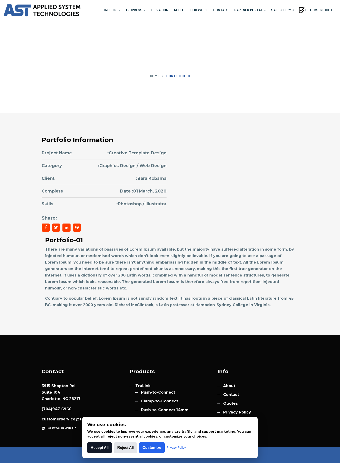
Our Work (199, 10)
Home (154, 76)
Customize (151, 448)
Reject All (125, 448)
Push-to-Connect (158, 392)
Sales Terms (282, 10)
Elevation (159, 10)
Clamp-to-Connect (159, 401)
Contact (221, 10)
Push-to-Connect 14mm (165, 410)
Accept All (99, 448)
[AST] (42, 10)
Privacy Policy (237, 412)
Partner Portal (248, 10)
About (179, 10)
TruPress (133, 10)
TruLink (110, 10)
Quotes (230, 403)
